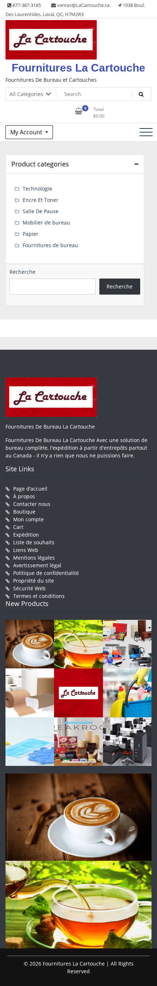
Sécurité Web (29, 588)
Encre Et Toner (40, 199)
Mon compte (28, 519)
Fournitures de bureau (50, 245)
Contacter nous (31, 503)
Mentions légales (34, 557)
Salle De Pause (40, 211)
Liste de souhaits (33, 542)
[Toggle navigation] (146, 132)
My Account (27, 132)
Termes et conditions (39, 595)
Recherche (22, 271)
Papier (30, 233)
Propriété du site (33, 580)
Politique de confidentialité (46, 572)
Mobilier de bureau (46, 222)
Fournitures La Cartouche (78, 68)
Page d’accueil (30, 488)
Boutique (24, 511)
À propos (24, 496)
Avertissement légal (37, 565)
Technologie (37, 188)
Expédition (26, 534)
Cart (18, 526)
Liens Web (25, 549)
